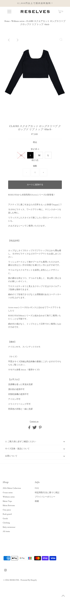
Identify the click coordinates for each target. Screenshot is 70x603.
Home (7, 21)
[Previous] (9, 40)
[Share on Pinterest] (40, 428)
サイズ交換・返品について (17, 448)
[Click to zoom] (61, 40)
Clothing (6, 522)
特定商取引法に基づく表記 (47, 492)
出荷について (11, 456)
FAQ (37, 488)
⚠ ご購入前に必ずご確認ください (20, 441)
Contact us (34, 421)
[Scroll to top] (63, 596)
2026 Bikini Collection (12, 488)
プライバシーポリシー (45, 497)
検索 (37, 501)
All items (6, 531)
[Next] (17, 40)
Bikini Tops (7, 501)
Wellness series (17, 21)
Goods (5, 518)
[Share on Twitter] (34, 428)
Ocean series (8, 492)
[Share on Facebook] (29, 428)
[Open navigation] (9, 11)
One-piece (7, 510)
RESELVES (14, 580)
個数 (35, 166)
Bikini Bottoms (9, 505)
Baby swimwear (9, 527)
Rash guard (7, 514)
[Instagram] (5, 571)
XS (21, 155)
